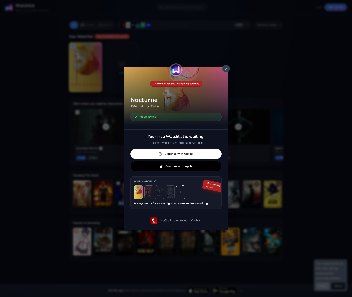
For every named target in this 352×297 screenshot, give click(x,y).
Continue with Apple (179, 166)
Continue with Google (179, 154)
